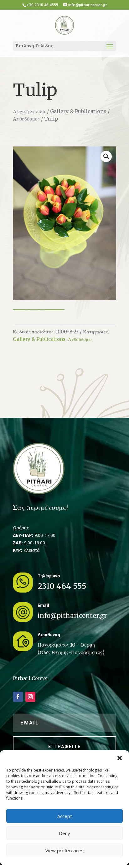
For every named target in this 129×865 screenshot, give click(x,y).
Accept (64, 816)
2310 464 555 (62, 586)
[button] (119, 758)
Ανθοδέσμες (26, 119)
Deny (64, 833)
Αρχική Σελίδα (29, 111)
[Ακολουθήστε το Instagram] (30, 697)
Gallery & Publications (78, 111)
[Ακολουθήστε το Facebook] (18, 697)
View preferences (64, 850)
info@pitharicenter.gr (72, 615)
